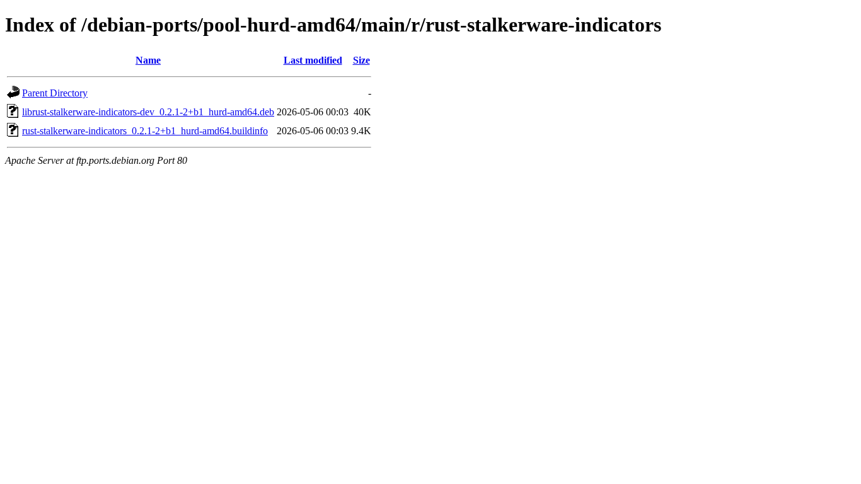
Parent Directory (55, 93)
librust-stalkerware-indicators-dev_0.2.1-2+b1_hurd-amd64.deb (148, 112)
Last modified (313, 60)
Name (148, 60)
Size (361, 60)
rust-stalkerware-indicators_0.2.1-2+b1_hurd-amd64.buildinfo (145, 130)
